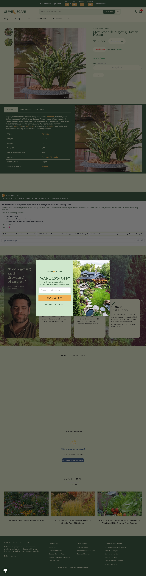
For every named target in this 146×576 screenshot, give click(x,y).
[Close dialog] (108, 262)
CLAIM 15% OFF (54, 298)
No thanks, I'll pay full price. (54, 304)
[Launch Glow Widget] (5, 570)
